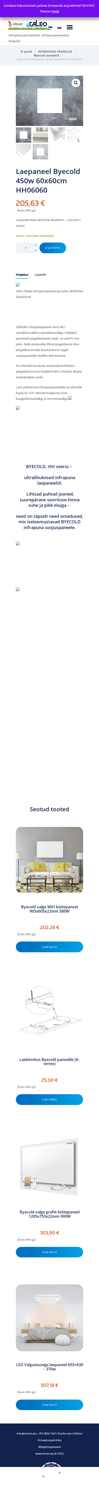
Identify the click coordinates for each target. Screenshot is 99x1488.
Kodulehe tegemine (49, 1458)
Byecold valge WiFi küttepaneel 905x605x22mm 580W (49, 909)
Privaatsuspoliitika (50, 1440)
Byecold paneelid (46, 55)
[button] (76, 83)
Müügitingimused (49, 1446)
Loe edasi (49, 1099)
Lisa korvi (52, 247)
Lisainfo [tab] (40, 274)
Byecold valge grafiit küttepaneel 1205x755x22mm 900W (50, 1214)
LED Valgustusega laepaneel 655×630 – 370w (49, 1367)
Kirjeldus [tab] (22, 274)
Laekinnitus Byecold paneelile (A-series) (49, 1062)
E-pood (26, 51)
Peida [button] (55, 11)
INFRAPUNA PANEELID (55, 51)
